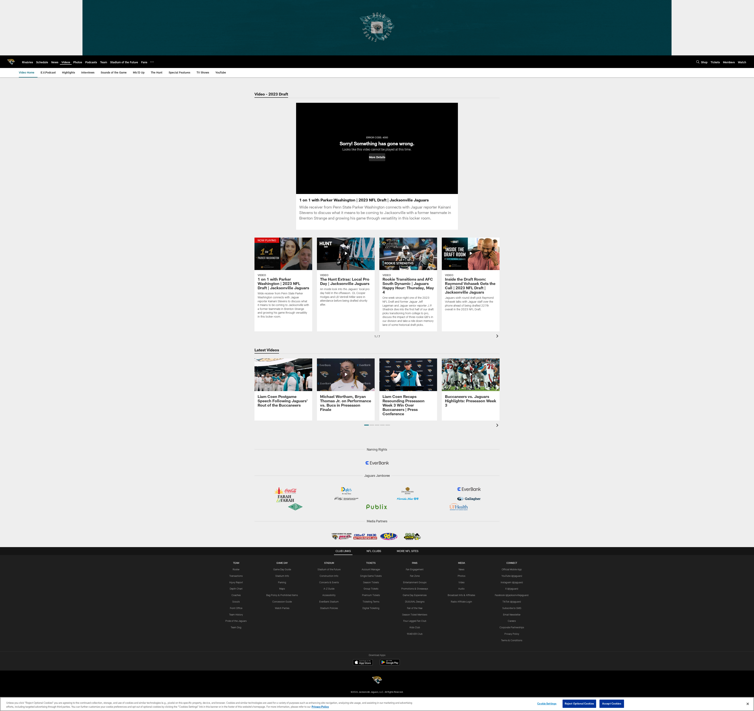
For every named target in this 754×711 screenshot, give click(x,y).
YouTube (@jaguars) (511, 575)
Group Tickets (371, 588)
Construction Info (329, 575)
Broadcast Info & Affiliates (461, 595)
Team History (236, 614)
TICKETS (371, 562)
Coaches (236, 595)
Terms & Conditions (511, 640)
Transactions (236, 575)
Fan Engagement (415, 569)
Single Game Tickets (371, 575)
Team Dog (236, 627)
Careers (512, 620)
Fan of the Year (415, 608)
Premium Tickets (371, 595)
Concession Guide (282, 601)
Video (461, 582)
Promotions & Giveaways (414, 588)
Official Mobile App (512, 569)
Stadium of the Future (329, 569)
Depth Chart (236, 588)
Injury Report (236, 582)
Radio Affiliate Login (461, 601)
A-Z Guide (329, 588)
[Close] (747, 703)
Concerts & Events (329, 582)
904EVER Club (415, 633)
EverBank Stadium (329, 601)
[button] (377, 157)
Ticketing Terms (371, 601)
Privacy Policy (511, 633)
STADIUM (329, 562)
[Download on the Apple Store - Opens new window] (363, 662)
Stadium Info (282, 575)
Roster (236, 569)
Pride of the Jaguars (236, 620)
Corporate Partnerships (512, 627)
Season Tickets (371, 582)
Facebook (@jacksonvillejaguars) (512, 595)
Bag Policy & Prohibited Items (282, 595)
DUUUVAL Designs (415, 601)
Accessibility (329, 595)
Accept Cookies (611, 703)
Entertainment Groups (414, 582)
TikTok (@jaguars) (511, 601)
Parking (282, 582)
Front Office (236, 608)
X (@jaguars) (511, 588)
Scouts (236, 601)
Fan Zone (415, 575)
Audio (461, 588)
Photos (461, 575)
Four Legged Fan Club (414, 620)
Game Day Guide (282, 569)
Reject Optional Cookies (579, 703)
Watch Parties (282, 608)
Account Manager (371, 569)
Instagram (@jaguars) (512, 582)
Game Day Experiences (415, 595)
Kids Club (415, 627)
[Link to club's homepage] (11, 61)
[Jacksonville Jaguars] (377, 680)
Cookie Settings (546, 703)
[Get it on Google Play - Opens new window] (390, 664)
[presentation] (498, 336)
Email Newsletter (512, 614)
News (461, 569)
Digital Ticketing (370, 608)
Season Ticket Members (414, 614)
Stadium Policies (329, 608)
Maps (282, 588)
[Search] (697, 61)
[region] (377, 704)
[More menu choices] (152, 61)
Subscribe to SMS (511, 608)
